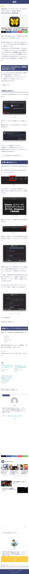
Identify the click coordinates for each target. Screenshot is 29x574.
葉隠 (14, 2)
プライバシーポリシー (12, 570)
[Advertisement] (14, 437)
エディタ (15, 389)
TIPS (2, 6)
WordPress (9, 389)
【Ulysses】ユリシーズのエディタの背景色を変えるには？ (20, 367)
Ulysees (3, 389)
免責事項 (19, 570)
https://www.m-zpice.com (14, 415)
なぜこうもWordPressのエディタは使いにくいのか (7, 367)
